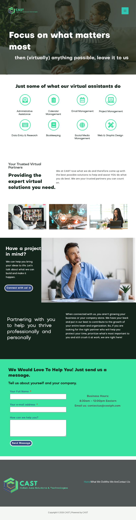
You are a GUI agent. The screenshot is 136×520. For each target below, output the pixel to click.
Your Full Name (20, 391)
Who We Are (111, 481)
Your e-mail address (23, 405)
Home (87, 481)
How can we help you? (24, 418)
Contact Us (124, 481)
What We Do (97, 481)
